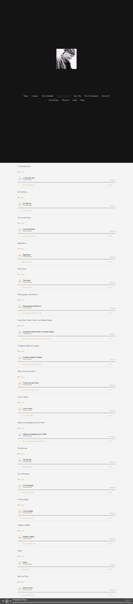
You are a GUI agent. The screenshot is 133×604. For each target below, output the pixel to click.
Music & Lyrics (63, 96)
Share (22, 172)
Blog (82, 100)
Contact (35, 96)
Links (75, 100)
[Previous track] (3, 601)
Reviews (105, 96)
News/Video (54, 100)
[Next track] (10, 601)
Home (26, 96)
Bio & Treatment (91, 96)
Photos (65, 100)
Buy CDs (77, 96)
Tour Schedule (47, 96)
